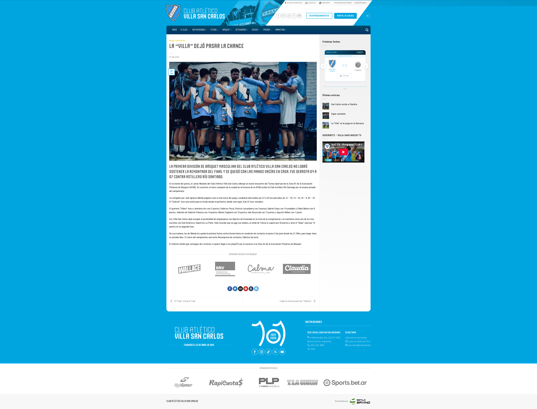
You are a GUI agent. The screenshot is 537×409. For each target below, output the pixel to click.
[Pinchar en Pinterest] (245, 288)
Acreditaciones (360, 3)
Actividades (241, 30)
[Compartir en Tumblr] (251, 288)
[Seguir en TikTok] (289, 15)
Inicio (174, 30)
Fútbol (214, 30)
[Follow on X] (294, 15)
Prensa (266, 30)
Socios (255, 30)
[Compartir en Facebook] (229, 288)
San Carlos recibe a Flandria (344, 104)
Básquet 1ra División (177, 41)
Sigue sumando (338, 113)
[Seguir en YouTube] (299, 15)
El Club (184, 30)
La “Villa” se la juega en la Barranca (347, 123)
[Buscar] (367, 30)
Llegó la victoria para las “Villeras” (296, 301)
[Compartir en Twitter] (235, 288)
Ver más (311, 349)
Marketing (280, 30)
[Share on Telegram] (256, 288)
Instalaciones (198, 30)
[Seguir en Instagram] (283, 15)
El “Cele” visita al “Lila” (185, 301)
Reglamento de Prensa (343, 3)
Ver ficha (346, 76)
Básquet (226, 30)
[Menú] (367, 15)
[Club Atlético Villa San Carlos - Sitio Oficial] (175, 12)
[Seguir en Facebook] (278, 15)
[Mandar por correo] (240, 288)
